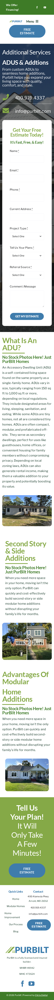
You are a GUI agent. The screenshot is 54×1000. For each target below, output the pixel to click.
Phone (15, 189)
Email (14, 170)
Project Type (19, 228)
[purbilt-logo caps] (15, 20)
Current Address (21, 209)
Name (14, 151)
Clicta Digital (41, 995)
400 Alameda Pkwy (38, 896)
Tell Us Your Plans (22, 247)
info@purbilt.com (33, 110)
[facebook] (37, 7)
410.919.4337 (30, 97)
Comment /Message (23, 286)
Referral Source (21, 267)
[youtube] (45, 7)
